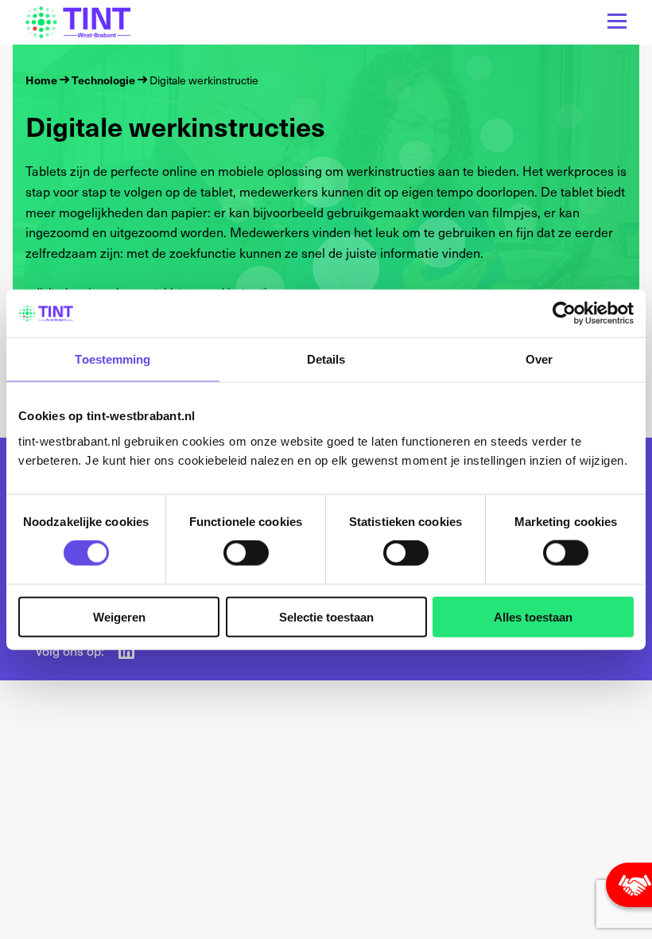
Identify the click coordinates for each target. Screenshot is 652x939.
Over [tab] (539, 359)
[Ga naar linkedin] (126, 651)
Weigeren (119, 616)
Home (41, 80)
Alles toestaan (533, 616)
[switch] (246, 553)
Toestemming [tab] (112, 359)
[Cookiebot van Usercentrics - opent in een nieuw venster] (564, 313)
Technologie (103, 80)
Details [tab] (326, 359)
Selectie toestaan (326, 616)
